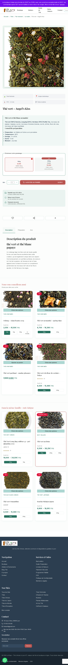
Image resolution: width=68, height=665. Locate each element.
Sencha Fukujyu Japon (45, 501)
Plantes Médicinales (42, 600)
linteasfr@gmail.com (9, 626)
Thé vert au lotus (43, 441)
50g (14, 332)
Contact (60, 10)
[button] (4, 660)
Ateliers (30, 10)
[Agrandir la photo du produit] (34, 57)
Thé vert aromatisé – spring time (49, 320)
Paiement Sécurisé (42, 570)
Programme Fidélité (42, 572)
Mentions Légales (41, 581)
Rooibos (38, 598)
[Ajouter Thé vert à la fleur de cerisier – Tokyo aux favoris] (64, 346)
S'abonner (28, 645)
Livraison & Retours (42, 567)
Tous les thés (6, 592)
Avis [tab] (31, 230)
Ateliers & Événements (9, 567)
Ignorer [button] (62, 4)
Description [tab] (9, 230)
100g (20, 332)
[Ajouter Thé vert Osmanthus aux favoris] (30, 475)
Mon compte (6, 610)
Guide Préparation (41, 564)
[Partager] (34, 218)
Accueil (6, 16)
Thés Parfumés (41, 592)
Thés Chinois (6, 598)
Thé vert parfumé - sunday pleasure (17, 373)
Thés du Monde (7, 603)
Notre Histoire (49, 10)
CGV (37, 575)
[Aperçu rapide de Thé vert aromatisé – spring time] (64, 298)
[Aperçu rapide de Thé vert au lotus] (64, 419)
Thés (11, 16)
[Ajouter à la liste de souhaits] (13, 218)
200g (57, 332)
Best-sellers (39, 561)
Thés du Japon (6, 600)
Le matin (27, 16)
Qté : (4, 182)
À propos (5, 572)
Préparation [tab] (21, 230)
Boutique (20, 10)
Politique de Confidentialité (44, 578)
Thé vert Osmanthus (11, 501)
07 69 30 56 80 (8, 623)
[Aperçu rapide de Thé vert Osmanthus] (30, 479)
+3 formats (27, 332)
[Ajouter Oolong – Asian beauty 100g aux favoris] (30, 294)
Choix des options (17, 310)
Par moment (19, 16)
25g (7, 332)
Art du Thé (39, 603)
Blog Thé (4, 570)
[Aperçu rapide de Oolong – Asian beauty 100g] (30, 298)
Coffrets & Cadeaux (42, 606)
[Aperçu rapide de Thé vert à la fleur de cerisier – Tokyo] (64, 350)
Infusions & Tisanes (42, 595)
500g (59, 453)
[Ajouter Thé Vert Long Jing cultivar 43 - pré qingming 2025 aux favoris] (30, 414)
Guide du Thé (40, 10)
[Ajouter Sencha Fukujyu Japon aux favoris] (64, 475)
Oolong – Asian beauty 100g (13, 320)
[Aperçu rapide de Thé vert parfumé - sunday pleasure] (30, 350)
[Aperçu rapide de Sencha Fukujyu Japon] (64, 479)
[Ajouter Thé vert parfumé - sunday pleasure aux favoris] (30, 346)
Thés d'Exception (7, 606)
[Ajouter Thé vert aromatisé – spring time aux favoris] (64, 294)
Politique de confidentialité (9, 661)
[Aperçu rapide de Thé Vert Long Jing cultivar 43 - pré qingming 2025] (30, 419)
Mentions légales (23, 661)
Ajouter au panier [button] (17, 362)
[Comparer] (55, 218)
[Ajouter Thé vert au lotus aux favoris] (64, 415)
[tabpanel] (34, 254)
